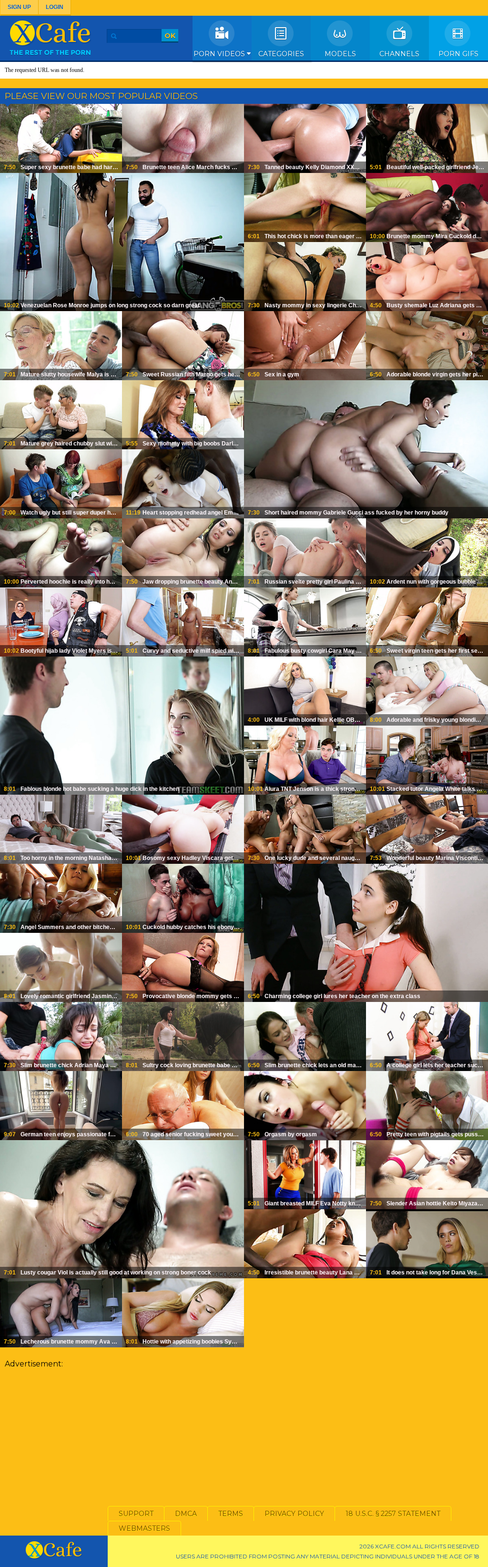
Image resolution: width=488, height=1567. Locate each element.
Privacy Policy (294, 1513)
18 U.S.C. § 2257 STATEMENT (393, 1513)
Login (54, 7)
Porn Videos (220, 54)
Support (136, 1513)
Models (340, 54)
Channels (399, 54)
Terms (230, 1513)
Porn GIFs (458, 54)
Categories (281, 54)
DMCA (186, 1513)
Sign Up (19, 7)
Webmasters (144, 1528)
